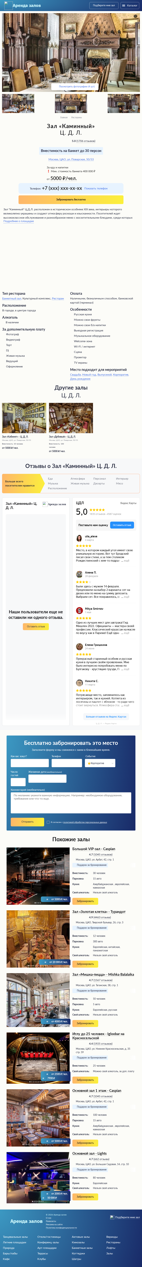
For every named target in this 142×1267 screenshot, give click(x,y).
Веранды (112, 1237)
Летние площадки (14, 1242)
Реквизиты (51, 1221)
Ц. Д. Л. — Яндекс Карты (106, 723)
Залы (109, 1253)
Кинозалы (78, 1242)
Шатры (76, 1259)
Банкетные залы (82, 1248)
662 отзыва (101, 1159)
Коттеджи (78, 1253)
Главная (64, 117)
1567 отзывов (103, 980)
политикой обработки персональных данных (85, 822)
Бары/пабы (10, 1253)
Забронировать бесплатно (71, 200)
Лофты (110, 1248)
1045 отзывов (103, 854)
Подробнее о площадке (18, 221)
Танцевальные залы (15, 1237)
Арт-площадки (46, 1248)
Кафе (6, 1259)
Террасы (42, 1253)
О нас (48, 1218)
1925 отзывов (103, 1043)
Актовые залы (81, 1237)
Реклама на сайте (54, 1224)
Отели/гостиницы (49, 1237)
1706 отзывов (86, 141)
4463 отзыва (102, 917)
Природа (8, 1248)
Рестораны (76, 117)
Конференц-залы (48, 1242)
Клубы (41, 1259)
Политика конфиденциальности (61, 1228)
